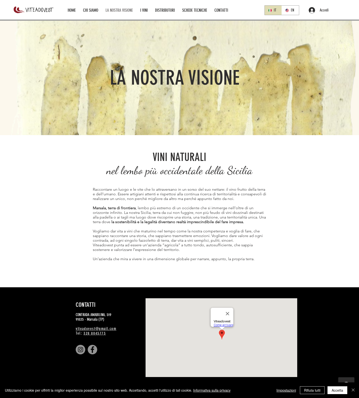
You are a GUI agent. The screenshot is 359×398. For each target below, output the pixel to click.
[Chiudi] (353, 390)
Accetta (337, 390)
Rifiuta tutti (312, 390)
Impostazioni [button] (286, 390)
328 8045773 (95, 333)
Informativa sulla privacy (212, 390)
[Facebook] (92, 349)
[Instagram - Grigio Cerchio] (80, 349)
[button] (144, 10)
